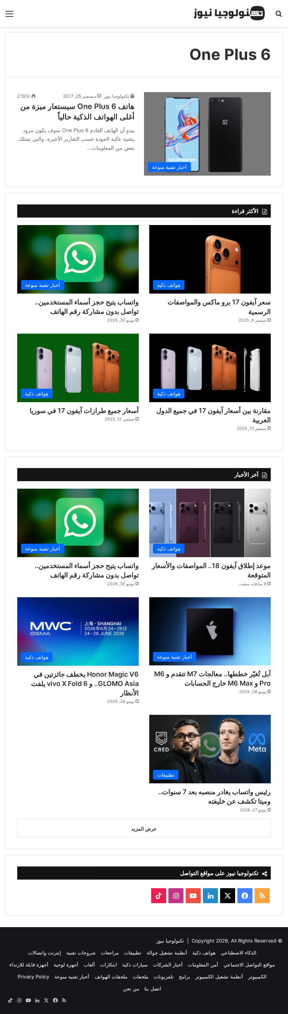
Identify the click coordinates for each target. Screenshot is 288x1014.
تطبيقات (132, 953)
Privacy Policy (33, 977)
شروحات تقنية (81, 953)
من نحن (131, 989)
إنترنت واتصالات (44, 953)
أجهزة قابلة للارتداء (28, 965)
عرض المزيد (144, 829)
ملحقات (140, 977)
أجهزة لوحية (66, 965)
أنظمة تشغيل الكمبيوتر (219, 977)
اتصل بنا (152, 989)
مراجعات (110, 953)
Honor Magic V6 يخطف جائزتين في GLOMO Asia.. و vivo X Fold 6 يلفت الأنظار (85, 683)
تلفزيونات (164, 977)
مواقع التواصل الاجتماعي (249, 965)
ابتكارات (108, 965)
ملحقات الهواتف (111, 977)
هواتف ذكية (204, 953)
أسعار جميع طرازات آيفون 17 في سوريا (84, 411)
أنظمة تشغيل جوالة (167, 953)
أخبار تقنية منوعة (71, 977)
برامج (184, 977)
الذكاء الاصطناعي (238, 953)
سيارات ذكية (135, 965)
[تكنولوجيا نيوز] (229, 13)
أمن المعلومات (203, 965)
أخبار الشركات (168, 965)
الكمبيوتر (257, 977)
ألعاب (89, 965)
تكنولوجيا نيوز (116, 96)
